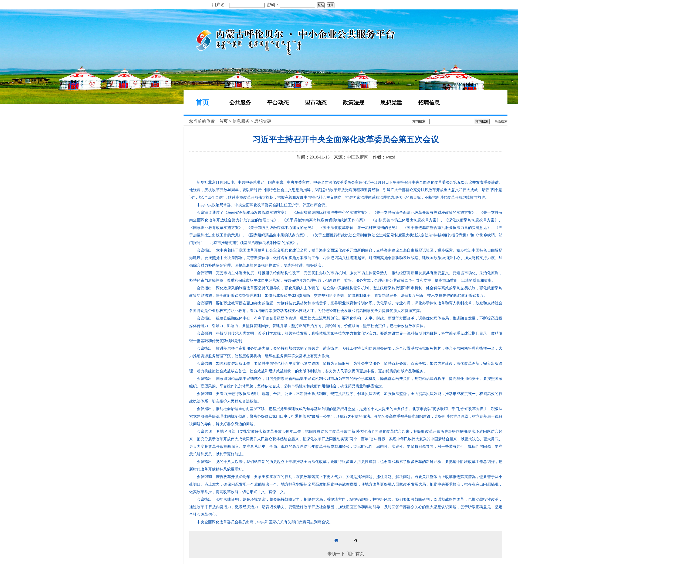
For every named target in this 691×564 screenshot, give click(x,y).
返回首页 (355, 553)
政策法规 (353, 102)
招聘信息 (429, 102)
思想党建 (391, 102)
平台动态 (278, 102)
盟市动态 (316, 102)
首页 (202, 102)
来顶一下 (336, 553)
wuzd (390, 157)
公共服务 (240, 102)
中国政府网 (357, 157)
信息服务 (241, 121)
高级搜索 (500, 121)
